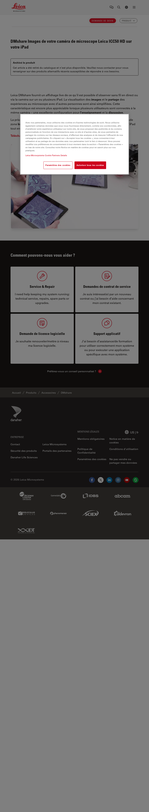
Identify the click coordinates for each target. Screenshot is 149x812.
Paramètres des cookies (58, 165)
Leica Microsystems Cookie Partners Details (46, 155)
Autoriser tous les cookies (90, 165)
